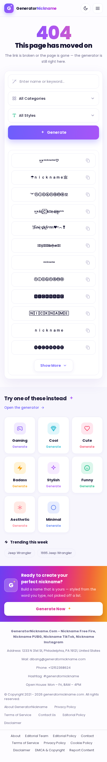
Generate (56, 132)
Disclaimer (12, 723)
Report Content (81, 750)
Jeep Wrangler (19, 553)
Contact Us (47, 715)
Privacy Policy (65, 707)
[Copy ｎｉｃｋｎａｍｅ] (88, 330)
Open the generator (21, 407)
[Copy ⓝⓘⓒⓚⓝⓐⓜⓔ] (88, 280)
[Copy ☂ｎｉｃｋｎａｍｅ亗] (88, 178)
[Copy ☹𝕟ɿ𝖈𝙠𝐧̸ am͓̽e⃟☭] (88, 246)
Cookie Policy (81, 742)
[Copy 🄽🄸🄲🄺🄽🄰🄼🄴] (88, 314)
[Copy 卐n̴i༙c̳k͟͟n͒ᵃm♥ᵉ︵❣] (88, 228)
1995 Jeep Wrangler (56, 553)
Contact (87, 736)
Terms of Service (17, 715)
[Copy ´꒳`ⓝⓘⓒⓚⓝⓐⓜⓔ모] (88, 194)
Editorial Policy (74, 715)
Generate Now (50, 609)
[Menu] (98, 8)
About (15, 736)
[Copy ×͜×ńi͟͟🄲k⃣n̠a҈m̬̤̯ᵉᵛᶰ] (88, 212)
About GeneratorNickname (26, 707)
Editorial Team (36, 736)
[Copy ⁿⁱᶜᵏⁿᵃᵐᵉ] (88, 262)
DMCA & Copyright (50, 750)
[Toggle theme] (86, 8)
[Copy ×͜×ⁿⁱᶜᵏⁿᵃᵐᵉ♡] (88, 160)
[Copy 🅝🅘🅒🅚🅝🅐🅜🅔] (88, 348)
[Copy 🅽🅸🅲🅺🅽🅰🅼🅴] (88, 296)
